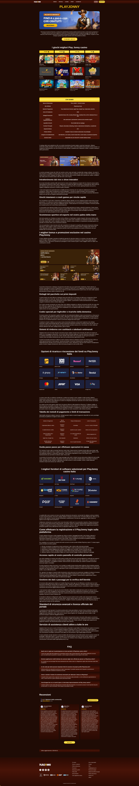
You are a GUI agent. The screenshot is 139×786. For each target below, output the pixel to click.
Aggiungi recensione (93, 700)
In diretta (61, 51)
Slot (91, 51)
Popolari (46, 51)
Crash (76, 51)
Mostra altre (69, 742)
